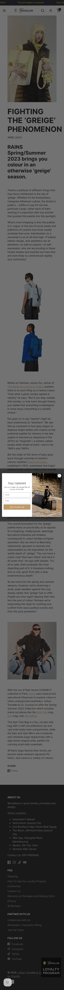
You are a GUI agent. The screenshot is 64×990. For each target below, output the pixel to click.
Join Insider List (17, 507)
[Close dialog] (59, 476)
